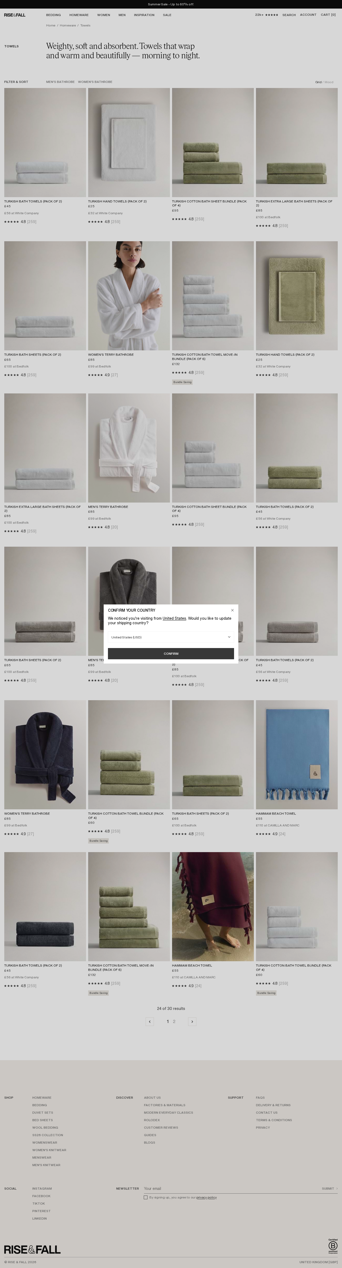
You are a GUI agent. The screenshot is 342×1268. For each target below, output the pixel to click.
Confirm (171, 653)
